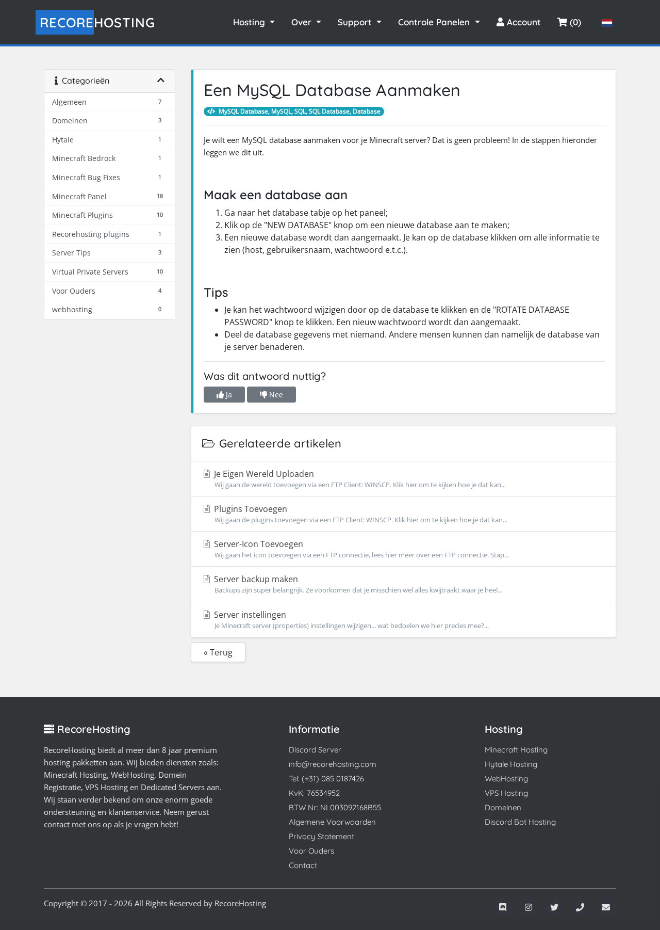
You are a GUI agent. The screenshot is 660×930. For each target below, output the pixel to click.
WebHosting (506, 778)
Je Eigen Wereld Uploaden (359, 478)
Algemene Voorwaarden (332, 822)
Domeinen (503, 807)
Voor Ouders (311, 851)
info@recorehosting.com (332, 764)
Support (356, 22)
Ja (228, 394)
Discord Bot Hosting (520, 822)
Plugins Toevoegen (359, 513)
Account (522, 22)
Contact (303, 865)
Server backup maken (357, 584)
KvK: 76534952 (314, 793)
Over (302, 22)
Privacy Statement (321, 836)
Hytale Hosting (511, 764)
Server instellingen (350, 619)
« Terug (218, 652)
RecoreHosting (240, 903)
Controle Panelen (435, 22)
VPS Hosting (506, 793)
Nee (275, 394)
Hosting (97, 22)
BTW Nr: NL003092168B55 (335, 807)
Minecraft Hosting (516, 750)
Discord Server (315, 750)
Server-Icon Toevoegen (360, 548)
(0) (574, 22)
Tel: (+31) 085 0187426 (326, 778)
